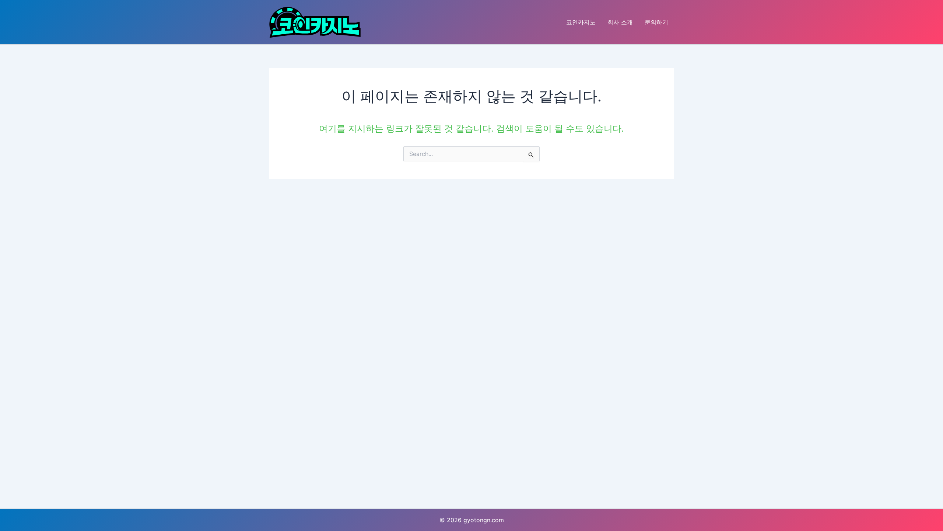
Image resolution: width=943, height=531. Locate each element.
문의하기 (656, 22)
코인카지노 (581, 22)
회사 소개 (620, 22)
